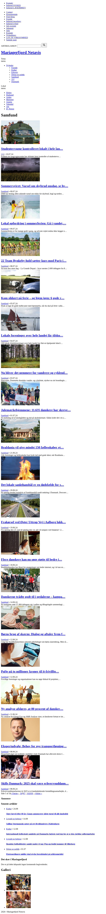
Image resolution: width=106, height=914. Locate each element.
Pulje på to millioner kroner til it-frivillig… (30, 671)
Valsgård (9, 104)
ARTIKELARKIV (9, 46)
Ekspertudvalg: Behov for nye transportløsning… (34, 746)
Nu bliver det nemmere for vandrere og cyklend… (34, 372)
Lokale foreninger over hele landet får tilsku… (32, 335)
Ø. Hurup (10, 109)
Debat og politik (18, 75)
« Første (14, 793)
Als (7, 106)
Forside (9, 19)
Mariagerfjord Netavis (21, 52)
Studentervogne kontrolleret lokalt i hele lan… (32, 148)
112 (12, 79)
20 (30, 793)
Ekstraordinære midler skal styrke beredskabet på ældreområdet (34, 854)
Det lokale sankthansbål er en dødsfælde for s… (32, 484)
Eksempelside (11, 14)
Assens (9, 102)
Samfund (15, 77)
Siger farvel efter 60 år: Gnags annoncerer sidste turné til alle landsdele (37, 814)
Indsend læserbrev (13, 21)
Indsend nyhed (12, 24)
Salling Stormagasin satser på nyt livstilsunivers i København (32, 824)
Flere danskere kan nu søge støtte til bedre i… (31, 559)
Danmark (15, 82)
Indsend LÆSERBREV (16, 8)
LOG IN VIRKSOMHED (17, 37)
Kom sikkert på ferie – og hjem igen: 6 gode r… (32, 298)
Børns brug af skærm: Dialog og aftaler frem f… (33, 634)
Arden (8, 97)
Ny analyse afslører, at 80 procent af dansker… (32, 708)
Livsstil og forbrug (13, 819)
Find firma (10, 17)
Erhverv (14, 72)
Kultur (14, 70)
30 (32, 793)
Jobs (8, 31)
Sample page (11, 40)
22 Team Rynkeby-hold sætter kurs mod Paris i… (33, 260)
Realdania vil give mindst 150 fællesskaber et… (32, 447)
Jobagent (9, 28)
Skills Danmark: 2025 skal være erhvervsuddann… (35, 783)
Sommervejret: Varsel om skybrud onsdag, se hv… (34, 186)
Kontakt (9, 3)
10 (28, 793)
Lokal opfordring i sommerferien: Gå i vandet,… (33, 223)
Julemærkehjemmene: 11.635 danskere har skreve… (36, 410)
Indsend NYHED (13, 5)
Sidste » (39, 793)
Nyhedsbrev (11, 35)
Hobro (9, 93)
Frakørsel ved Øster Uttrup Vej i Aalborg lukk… (33, 522)
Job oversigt (11, 26)
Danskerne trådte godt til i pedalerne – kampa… (33, 596)
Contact (9, 12)
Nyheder (9, 65)
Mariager (10, 99)
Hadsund (10, 95)
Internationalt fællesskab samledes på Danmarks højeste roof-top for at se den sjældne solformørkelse (50, 834)
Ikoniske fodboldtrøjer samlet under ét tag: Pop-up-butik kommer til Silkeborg (40, 844)
